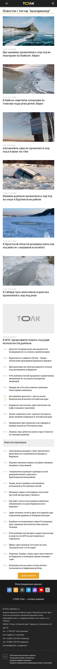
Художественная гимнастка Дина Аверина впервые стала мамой (31, 464)
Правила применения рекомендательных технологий (31, 663)
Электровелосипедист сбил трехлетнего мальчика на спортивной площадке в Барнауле (29, 454)
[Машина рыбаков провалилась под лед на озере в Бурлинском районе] (28, 175)
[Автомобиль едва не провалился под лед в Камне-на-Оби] (28, 127)
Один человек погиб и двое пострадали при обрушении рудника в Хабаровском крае (31, 514)
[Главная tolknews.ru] (28, 3)
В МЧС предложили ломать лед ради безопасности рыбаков (26, 341)
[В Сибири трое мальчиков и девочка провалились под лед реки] (28, 271)
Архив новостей (28, 576)
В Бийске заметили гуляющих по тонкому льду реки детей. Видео (24, 101)
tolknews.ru (15, 609)
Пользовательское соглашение (22, 658)
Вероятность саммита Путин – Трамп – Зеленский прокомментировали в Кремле (30, 359)
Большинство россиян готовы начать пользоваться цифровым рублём (28, 566)
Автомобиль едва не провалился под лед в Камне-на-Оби (26, 149)
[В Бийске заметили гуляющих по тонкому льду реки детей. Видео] (28, 79)
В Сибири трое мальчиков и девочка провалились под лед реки (26, 293)
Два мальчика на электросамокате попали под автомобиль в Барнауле (30, 368)
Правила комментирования (20, 660)
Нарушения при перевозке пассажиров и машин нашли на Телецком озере (29, 424)
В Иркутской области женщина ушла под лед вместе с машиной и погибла (28, 245)
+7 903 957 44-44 (13, 631)
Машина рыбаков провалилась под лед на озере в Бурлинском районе (27, 197)
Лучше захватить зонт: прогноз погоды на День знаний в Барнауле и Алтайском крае (30, 415)
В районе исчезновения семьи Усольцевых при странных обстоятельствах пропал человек (30, 524)
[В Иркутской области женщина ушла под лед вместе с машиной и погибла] (28, 223)
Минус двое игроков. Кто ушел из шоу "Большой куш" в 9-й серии (28, 546)
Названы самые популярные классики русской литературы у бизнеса (28, 493)
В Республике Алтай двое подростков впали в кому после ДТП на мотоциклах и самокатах (31, 536)
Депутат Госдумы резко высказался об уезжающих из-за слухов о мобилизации (29, 350)
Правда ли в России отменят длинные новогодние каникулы (28, 388)
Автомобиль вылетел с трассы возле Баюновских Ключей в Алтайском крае (28, 397)
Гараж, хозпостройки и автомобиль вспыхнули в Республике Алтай (26, 484)
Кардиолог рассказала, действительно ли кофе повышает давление (30, 406)
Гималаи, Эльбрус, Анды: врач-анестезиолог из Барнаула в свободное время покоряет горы (31, 556)
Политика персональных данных (23, 655)
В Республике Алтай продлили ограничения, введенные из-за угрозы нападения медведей (31, 378)
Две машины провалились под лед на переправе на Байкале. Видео (26, 53)
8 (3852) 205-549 (13, 642)
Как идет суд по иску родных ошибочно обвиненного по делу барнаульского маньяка (29, 504)
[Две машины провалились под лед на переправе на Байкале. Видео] (28, 31)
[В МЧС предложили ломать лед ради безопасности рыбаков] (28, 318)
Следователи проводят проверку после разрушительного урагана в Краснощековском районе (28, 474)
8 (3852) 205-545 (13, 638)
